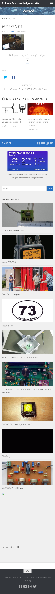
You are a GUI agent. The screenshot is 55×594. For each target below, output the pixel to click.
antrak (11, 31)
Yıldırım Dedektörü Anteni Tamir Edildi (20, 357)
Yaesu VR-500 (9, 262)
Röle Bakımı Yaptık (11, 294)
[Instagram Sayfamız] (47, 143)
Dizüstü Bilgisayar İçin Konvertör (17, 424)
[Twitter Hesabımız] (51, 143)
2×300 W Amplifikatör (12, 488)
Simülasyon (7, 456)
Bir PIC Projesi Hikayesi (13, 230)
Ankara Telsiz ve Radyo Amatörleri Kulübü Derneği (21, 3)
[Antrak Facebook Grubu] (38, 143)
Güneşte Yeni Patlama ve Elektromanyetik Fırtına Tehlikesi (39, 122)
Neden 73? (7, 325)
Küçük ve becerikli (10, 546)
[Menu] (51, 3)
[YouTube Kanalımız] (42, 143)
